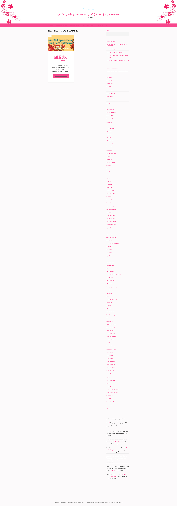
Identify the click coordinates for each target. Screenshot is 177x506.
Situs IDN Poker (116, 458)
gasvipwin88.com (111, 153)
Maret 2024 (109, 80)
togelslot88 (109, 159)
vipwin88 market (110, 262)
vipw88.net (109, 255)
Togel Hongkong (110, 380)
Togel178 (108, 178)
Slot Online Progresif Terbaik (113, 49)
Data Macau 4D (110, 330)
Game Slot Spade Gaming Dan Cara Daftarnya (61, 59)
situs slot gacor (110, 140)
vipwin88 (108, 156)
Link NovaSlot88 (110, 215)
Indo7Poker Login (111, 315)
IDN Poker (109, 283)
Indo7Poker (109, 321)
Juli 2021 (108, 103)
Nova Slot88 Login (111, 209)
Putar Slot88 (109, 352)
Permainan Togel (61, 25)
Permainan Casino (102, 25)
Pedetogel (109, 131)
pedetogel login (110, 190)
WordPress (120, 502)
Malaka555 (109, 240)
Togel (107, 408)
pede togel (109, 293)
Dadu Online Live (111, 361)
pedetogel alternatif (111, 299)
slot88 (108, 175)
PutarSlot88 (109, 355)
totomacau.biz (110, 144)
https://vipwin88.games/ (112, 243)
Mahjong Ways (110, 339)
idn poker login (110, 327)
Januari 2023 (109, 83)
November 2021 (110, 93)
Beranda (50, 25)
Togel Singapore (110, 128)
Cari (107, 30)
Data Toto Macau (110, 364)
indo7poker (109, 395)
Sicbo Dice (109, 374)
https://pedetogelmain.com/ (113, 274)
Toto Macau (109, 277)
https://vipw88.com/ (111, 287)
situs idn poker (110, 271)
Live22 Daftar (110, 399)
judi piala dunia (110, 162)
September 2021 (110, 100)
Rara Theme (105, 502)
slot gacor (109, 252)
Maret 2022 (109, 90)
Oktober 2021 (110, 96)
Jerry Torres (66, 48)
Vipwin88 (108, 168)
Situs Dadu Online (117, 441)
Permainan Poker (88, 25)
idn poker (109, 318)
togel (107, 268)
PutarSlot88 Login (111, 224)
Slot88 (108, 172)
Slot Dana (109, 231)
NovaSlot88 (109, 212)
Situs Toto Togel (110, 280)
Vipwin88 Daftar (110, 402)
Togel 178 (108, 386)
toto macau (109, 187)
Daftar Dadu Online (111, 371)
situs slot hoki (110, 265)
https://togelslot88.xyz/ (112, 389)
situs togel (109, 122)
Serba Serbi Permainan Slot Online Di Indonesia (88, 14)
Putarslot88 (109, 147)
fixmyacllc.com (110, 259)
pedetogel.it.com (110, 367)
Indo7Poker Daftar (111, 336)
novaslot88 (109, 184)
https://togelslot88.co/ (112, 392)
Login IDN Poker (110, 333)
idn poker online (110, 311)
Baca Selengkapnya (61, 76)
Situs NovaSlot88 (110, 218)
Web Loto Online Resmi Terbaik (114, 52)
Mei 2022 (108, 86)
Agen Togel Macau (111, 237)
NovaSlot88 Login (111, 221)
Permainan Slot (75, 25)
